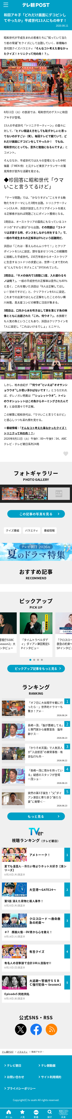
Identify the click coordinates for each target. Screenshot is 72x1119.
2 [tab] (34, 660)
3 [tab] (38, 660)
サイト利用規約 (51, 1077)
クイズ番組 (12, 530)
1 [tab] (30, 660)
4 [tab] (42, 660)
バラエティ (31, 530)
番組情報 (49, 530)
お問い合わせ (15, 1077)
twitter (20, 1029)
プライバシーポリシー (21, 1088)
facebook (36, 1029)
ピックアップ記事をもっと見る (36, 668)
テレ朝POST (36, 5)
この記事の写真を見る (36, 514)
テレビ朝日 (14, 1065)
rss (51, 1029)
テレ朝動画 (48, 1065)
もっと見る (36, 816)
